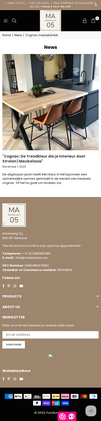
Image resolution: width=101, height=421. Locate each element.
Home (6, 35)
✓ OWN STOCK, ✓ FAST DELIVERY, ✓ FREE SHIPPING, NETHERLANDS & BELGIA (51, 4)
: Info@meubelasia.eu (30, 257)
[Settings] (85, 20)
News (18, 35)
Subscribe (13, 344)
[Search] (14, 20)
